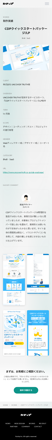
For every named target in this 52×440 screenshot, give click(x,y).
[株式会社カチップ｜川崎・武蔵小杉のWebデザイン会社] (8, 3)
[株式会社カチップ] (26, 414)
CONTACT (38, 427)
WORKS (14, 405)
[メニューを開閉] (47, 4)
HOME (5, 405)
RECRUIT (42, 423)
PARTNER (14, 427)
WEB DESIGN (19, 423)
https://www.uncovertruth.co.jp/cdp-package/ (23, 172)
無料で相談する (26, 390)
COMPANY (26, 427)
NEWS (8, 423)
